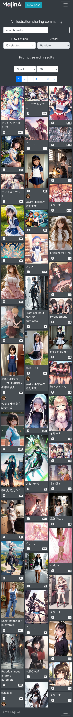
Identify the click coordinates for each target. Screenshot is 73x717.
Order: (54, 38)
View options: (19, 38)
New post (34, 5)
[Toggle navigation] (65, 5)
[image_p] (64, 30)
